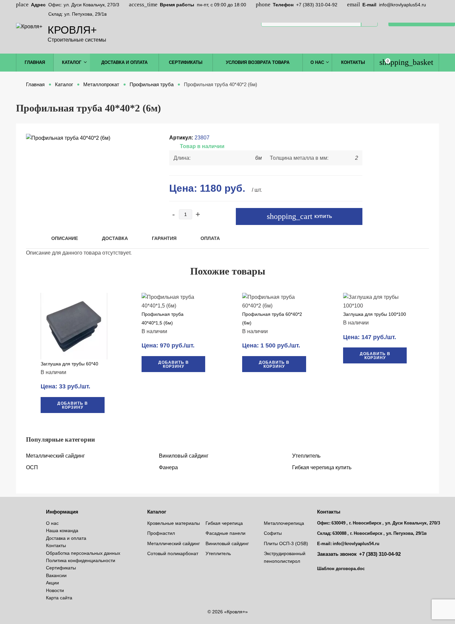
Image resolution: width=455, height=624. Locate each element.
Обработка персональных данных (83, 553)
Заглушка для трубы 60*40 (69, 363)
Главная (35, 62)
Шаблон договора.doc (341, 568)
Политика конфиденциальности (80, 560)
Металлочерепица (284, 523)
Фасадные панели (225, 533)
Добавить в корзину (72, 405)
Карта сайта (59, 597)
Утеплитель (306, 456)
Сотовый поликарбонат (172, 553)
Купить (322, 216)
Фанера (168, 467)
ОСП (32, 467)
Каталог (71, 62)
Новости (55, 590)
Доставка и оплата (124, 62)
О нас (317, 62)
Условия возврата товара (257, 62)
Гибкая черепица (224, 523)
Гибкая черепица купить (321, 467)
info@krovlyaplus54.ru (402, 4)
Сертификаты (186, 62)
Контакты (353, 62)
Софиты (273, 533)
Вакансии (56, 575)
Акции (52, 582)
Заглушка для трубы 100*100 (374, 314)
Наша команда (62, 530)
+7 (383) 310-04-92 (316, 4)
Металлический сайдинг (55, 456)
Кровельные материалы (173, 523)
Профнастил (161, 533)
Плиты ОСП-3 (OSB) (286, 543)
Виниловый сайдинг (184, 456)
